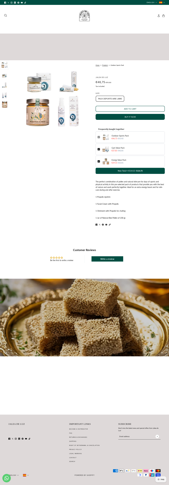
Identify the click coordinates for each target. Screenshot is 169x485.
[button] (110, 224)
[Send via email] (106, 224)
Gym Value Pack (118, 148)
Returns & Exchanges (78, 437)
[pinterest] (18, 2)
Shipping (72, 441)
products (105, 65)
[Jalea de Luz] (84, 15)
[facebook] (5, 2)
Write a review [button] (107, 259)
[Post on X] (99, 224)
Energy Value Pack (119, 160)
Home (98, 65)
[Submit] (157, 436)
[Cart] (163, 15)
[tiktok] (25, 2)
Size (98, 93)
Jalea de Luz (102, 77)
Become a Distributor (78, 429)
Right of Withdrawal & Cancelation (84, 445)
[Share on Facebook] (96, 224)
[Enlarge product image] (52, 99)
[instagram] (11, 2)
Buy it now (130, 117)
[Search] (5, 15)
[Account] (158, 15)
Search (72, 461)
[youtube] (22, 2)
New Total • (130, 171)
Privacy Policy (75, 449)
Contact (72, 457)
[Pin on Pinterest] (103, 224)
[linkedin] (15, 2)
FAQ (70, 433)
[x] (8, 2)
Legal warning (75, 453)
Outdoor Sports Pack (120, 136)
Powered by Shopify (85, 475)
